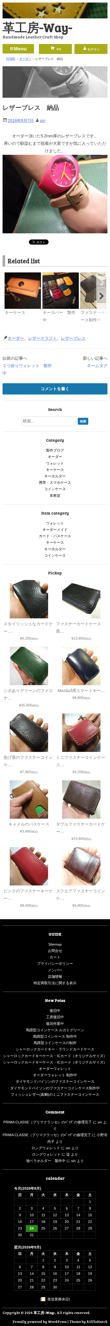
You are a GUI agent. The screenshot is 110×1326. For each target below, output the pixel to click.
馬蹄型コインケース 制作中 (55, 1036)
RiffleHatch (96, 1321)
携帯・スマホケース (55, 482)
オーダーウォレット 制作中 (55, 1075)
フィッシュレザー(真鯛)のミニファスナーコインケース (55, 1094)
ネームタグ (97, 366)
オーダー (16, 338)
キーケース (55, 470)
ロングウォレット (45, 1148)
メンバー (55, 970)
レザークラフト (42, 338)
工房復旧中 (55, 1017)
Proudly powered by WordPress (40, 1321)
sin (42, 120)
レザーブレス (73, 338)
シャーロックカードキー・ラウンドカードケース (55, 1049)
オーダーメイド (55, 530)
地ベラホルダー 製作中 (45, 1161)
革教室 (55, 496)
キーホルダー (55, 476)
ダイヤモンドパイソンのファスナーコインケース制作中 (55, 1088)
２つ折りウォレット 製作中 (27, 369)
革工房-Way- (37, 27)
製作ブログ (55, 450)
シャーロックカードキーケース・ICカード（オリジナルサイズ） (55, 1056)
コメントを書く (55, 389)
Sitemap (55, 944)
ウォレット (55, 463)
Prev (9, 275)
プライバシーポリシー (55, 963)
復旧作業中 (55, 1024)
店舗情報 (55, 976)
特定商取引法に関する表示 (55, 983)
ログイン (93, 49)
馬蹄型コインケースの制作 (55, 1043)
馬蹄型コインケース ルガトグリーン (55, 1030)
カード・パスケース (55, 536)
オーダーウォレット (55, 1069)
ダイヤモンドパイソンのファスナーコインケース (55, 1081)
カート (55, 957)
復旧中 (55, 1011)
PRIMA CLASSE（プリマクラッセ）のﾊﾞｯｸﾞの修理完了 (47, 1122)
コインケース (55, 489)
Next (101, 275)
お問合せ (55, 951)
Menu (20, 48)
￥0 (58, 49)
